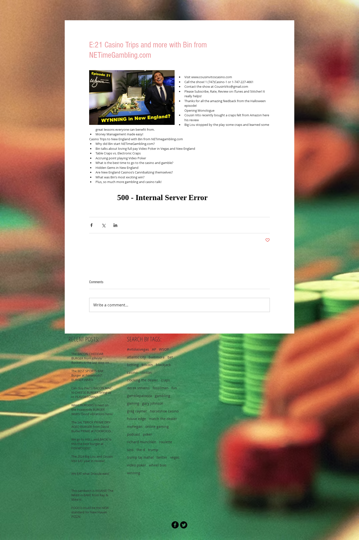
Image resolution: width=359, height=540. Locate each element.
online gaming (157, 426)
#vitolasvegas (138, 349)
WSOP (164, 349)
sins (130, 449)
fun (174, 388)
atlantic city (136, 357)
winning (133, 473)
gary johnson (152, 403)
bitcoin (147, 364)
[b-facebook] (175, 525)
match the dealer (163, 418)
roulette (165, 442)
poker (147, 434)
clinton (146, 372)
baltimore (157, 357)
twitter (162, 457)
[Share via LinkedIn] (115, 225)
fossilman (161, 388)
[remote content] (179, 197)
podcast (133, 434)
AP (154, 349)
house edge (136, 418)
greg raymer (137, 411)
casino (132, 372)
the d (141, 449)
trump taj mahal (140, 457)
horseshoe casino (164, 411)
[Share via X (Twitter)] (103, 225)
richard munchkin (141, 442)
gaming (133, 403)
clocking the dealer (142, 380)
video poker (136, 465)
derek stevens (138, 388)
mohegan (134, 426)
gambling (162, 395)
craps (165, 380)
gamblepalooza (139, 395)
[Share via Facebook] (91, 225)
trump (153, 449)
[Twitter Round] (183, 525)
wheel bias (158, 465)
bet (170, 357)
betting (133, 364)
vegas (175, 457)
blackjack (163, 364)
